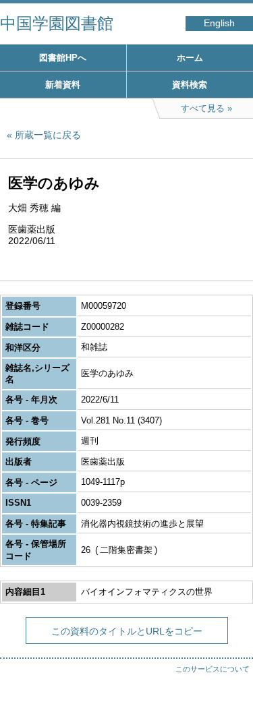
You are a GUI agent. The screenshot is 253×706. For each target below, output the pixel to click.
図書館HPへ (62, 58)
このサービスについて (212, 669)
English (219, 23)
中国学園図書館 (56, 23)
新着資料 (62, 85)
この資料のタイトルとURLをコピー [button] (126, 631)
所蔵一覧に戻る (48, 134)
